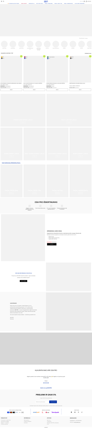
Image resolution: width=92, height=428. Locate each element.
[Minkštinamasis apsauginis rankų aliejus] (80, 69)
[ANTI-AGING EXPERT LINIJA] (34, 144)
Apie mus (49, 420)
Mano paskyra (26, 420)
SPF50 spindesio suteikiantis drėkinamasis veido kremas (11, 83)
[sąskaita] (84, 1)
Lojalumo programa (27, 421)
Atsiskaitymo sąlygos (5, 421)
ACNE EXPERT (21, 48)
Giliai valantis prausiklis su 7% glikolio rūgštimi (32, 83)
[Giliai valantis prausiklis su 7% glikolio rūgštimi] (34, 69)
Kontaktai (26, 422)
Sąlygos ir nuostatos (5, 422)
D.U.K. (48, 424)
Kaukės (81, 48)
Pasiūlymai (4, 48)
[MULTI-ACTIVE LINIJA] (69, 110)
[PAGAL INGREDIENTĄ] (80, 180)
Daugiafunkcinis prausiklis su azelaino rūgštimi (55, 83)
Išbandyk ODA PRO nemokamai (53, 422)
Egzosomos (13, 48)
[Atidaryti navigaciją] (1, 1)
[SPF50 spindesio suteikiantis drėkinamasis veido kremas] (11, 69)
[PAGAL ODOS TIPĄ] (34, 180)
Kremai (64, 48)
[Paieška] (3, 1)
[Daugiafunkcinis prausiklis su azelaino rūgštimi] (57, 69)
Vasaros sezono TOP (7, 53)
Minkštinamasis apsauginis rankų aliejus (77, 83)
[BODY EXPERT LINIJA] (80, 144)
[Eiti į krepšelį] (86, 1)
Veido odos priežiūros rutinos (39, 49)
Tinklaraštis (49, 421)
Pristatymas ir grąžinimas (6, 420)
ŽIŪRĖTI (23, 122)
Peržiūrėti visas (83, 38)
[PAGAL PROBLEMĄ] (11, 180)
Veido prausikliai (56, 48)
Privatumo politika (4, 424)
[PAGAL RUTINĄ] (57, 180)
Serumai (72, 48)
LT (80, 1)
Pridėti (11, 89)
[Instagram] (78, 412)
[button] (2, 86)
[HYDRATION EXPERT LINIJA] (23, 110)
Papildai (47, 48)
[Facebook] (71, 412)
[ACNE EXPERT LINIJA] (11, 144)
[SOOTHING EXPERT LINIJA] (57, 144)
